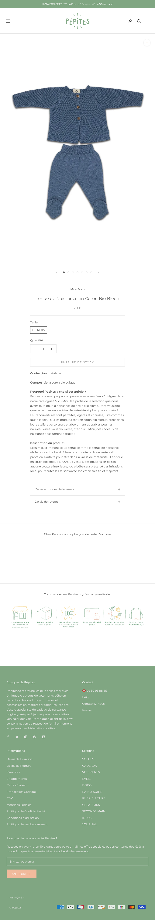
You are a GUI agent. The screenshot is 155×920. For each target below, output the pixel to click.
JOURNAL (89, 824)
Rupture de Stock (77, 362)
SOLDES (88, 759)
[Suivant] (98, 272)
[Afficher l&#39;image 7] (91, 272)
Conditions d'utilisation (23, 818)
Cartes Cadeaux (18, 785)
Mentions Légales (19, 805)
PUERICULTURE (93, 798)
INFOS (86, 818)
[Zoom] (147, 42)
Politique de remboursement (27, 824)
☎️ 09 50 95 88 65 (94, 690)
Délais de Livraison (20, 759)
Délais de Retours (19, 765)
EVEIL (86, 778)
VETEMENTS (91, 772)
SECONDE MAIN (93, 811)
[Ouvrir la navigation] (8, 21)
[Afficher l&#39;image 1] (64, 272)
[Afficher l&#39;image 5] (82, 272)
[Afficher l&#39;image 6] (87, 272)
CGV (10, 798)
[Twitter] (17, 737)
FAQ (85, 697)
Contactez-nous (93, 703)
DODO (87, 785)
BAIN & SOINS (92, 792)
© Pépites (15, 907)
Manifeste (13, 772)
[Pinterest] (34, 737)
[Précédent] (56, 272)
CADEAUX (89, 765)
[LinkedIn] (43, 737)
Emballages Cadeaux (21, 792)
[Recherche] (139, 21)
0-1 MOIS (38, 330)
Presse (86, 710)
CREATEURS (91, 805)
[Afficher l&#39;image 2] (68, 272)
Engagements (17, 778)
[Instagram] (25, 737)
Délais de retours (46, 501)
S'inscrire (21, 873)
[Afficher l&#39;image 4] (77, 272)
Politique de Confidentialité (26, 811)
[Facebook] (8, 737)
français (15, 897)
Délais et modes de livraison (54, 489)
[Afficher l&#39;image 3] (73, 272)
